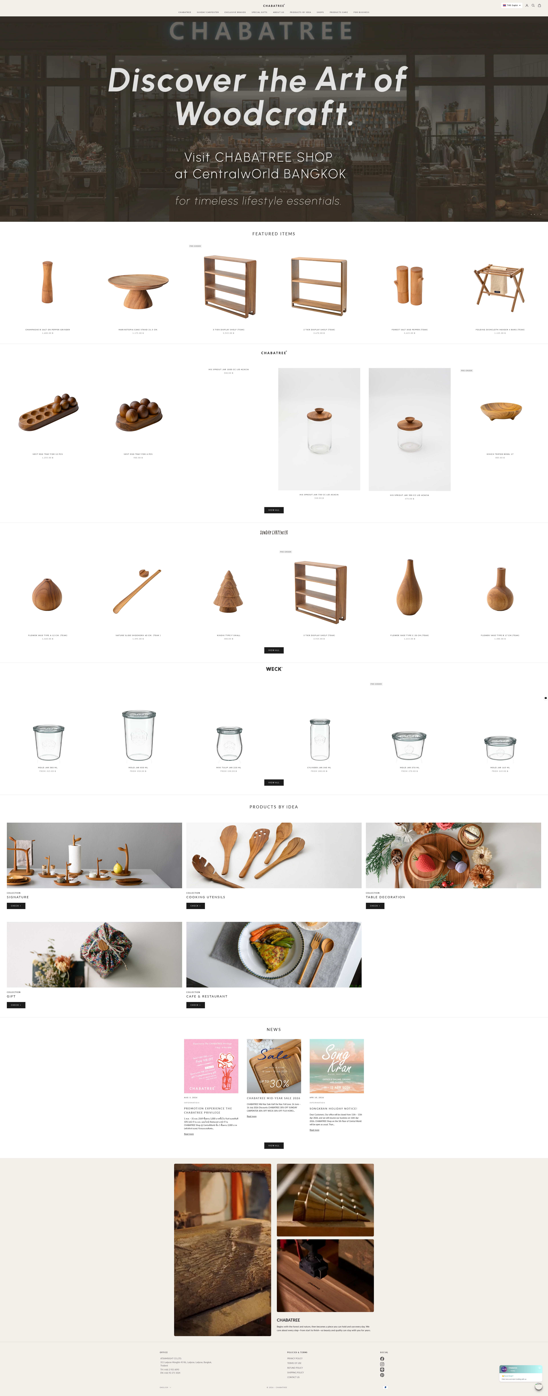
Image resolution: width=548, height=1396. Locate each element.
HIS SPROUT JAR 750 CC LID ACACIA (319, 495)
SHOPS (320, 12)
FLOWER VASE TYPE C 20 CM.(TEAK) (409, 635)
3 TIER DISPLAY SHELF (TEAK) (228, 330)
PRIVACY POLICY (295, 1358)
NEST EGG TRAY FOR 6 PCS (138, 454)
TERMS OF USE (294, 1363)
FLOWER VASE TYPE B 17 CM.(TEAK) (500, 635)
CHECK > (16, 906)
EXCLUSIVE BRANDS (235, 12)
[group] (274, 119)
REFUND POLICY (295, 1368)
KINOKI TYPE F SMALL (228, 635)
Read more (189, 1134)
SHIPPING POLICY (295, 1372)
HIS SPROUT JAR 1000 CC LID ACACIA (229, 369)
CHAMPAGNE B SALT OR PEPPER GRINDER (48, 330)
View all (274, 510)
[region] (274, 119)
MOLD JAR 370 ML (409, 767)
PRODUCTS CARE (339, 12)
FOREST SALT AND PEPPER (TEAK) (410, 330)
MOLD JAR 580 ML (48, 767)
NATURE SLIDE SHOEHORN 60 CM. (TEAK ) (138, 635)
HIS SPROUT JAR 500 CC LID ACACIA (409, 495)
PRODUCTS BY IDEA (300, 12)
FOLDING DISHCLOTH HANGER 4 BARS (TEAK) (500, 330)
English (164, 1387)
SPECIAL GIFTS (259, 12)
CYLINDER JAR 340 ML (319, 767)
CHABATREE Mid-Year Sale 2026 (274, 1098)
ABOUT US (278, 12)
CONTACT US (293, 1377)
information (192, 1103)
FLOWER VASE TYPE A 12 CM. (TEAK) (47, 635)
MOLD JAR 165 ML (500, 767)
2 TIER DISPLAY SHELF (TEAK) (319, 330)
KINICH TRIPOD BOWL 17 (500, 454)
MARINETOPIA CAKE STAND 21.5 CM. (138, 330)
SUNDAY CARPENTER (208, 12)
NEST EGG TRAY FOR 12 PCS (48, 454)
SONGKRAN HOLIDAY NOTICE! (333, 1108)
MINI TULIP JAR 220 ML (228, 767)
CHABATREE (185, 12)
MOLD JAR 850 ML (138, 767)
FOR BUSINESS (361, 12)
